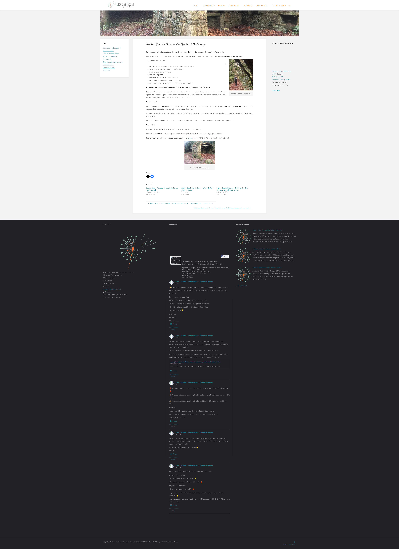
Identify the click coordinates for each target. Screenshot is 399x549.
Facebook (276, 91)
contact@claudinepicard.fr (281, 80)
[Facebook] (294, 541)
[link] (289, 5)
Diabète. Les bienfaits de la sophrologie (266, 249)
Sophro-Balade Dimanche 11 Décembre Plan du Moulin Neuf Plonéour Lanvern (232, 189)
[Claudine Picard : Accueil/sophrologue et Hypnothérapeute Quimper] (121, 5)
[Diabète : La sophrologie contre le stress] (243, 274)
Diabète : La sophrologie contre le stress (266, 268)
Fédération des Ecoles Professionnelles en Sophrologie (111, 56)
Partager (173, 329)
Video (175, 371)
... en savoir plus (242, 285)
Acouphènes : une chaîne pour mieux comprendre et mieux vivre (195, 362)
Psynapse (106, 70)
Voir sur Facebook (174, 327)
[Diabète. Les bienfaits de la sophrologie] (243, 255)
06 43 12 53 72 (277, 77)
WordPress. (292, 544)
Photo (175, 324)
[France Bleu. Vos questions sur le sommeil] (243, 237)
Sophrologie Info (109, 68)
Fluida (285, 544)
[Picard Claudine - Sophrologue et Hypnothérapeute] (175, 260)
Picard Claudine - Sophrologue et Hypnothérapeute (194, 281)
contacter (190, 138)
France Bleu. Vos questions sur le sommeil (267, 230)
